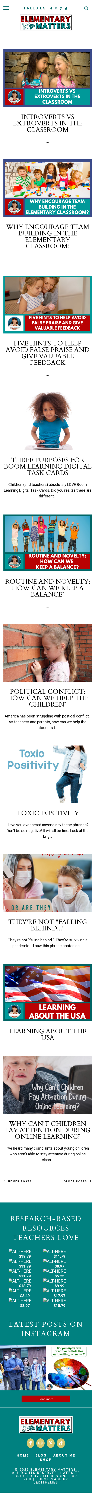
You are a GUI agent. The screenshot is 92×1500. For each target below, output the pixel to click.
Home (23, 1455)
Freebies (35, 8)
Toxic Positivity (47, 813)
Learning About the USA (47, 1034)
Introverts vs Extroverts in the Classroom (48, 123)
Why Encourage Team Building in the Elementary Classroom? (47, 237)
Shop (46, 1459)
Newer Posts (19, 1181)
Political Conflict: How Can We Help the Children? (48, 698)
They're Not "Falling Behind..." (47, 925)
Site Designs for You (50, 1477)
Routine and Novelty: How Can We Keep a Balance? (47, 588)
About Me (64, 1455)
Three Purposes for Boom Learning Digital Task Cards (48, 466)
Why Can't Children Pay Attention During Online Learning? (48, 1130)
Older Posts (76, 1181)
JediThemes (46, 1482)
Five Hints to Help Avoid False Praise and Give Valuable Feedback (47, 353)
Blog (41, 1455)
